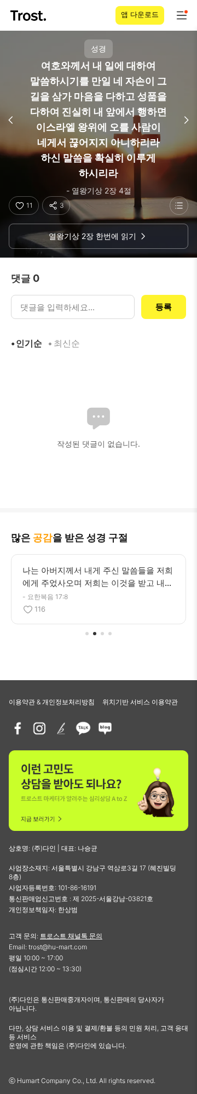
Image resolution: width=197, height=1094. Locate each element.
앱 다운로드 (140, 14)
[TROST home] (29, 15)
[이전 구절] (11, 120)
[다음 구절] (186, 120)
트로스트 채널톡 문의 (71, 936)
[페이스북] (17, 728)
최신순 (67, 343)
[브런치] (61, 728)
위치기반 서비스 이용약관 (140, 702)
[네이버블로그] (105, 728)
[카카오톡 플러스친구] (83, 728)
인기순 (29, 343)
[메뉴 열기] (181, 15)
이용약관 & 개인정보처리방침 (52, 702)
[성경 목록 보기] (179, 205)
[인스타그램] (39, 728)
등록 (163, 306)
